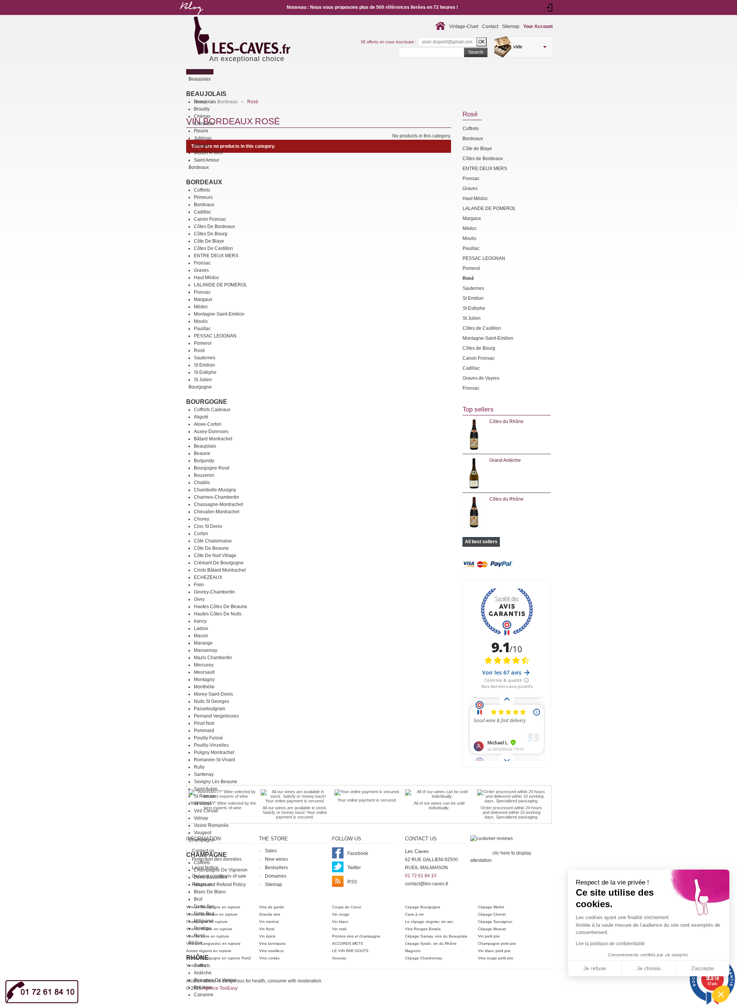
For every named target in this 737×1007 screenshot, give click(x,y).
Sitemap (510, 26)
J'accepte (702, 968)
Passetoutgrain (209, 708)
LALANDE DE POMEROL (220, 285)
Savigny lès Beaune (215, 781)
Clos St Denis (208, 526)
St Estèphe (205, 372)
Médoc (201, 306)
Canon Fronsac (210, 219)
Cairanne (203, 994)
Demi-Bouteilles (210, 877)
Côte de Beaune (211, 548)
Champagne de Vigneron (221, 870)
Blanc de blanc (210, 892)
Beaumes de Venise (215, 980)
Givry (199, 599)
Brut (198, 899)
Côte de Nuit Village (215, 555)
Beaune (202, 453)
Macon (201, 635)
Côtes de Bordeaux (214, 226)
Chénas (202, 116)
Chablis (202, 482)
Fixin (199, 584)
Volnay (201, 818)
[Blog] (191, 16)
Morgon (202, 145)
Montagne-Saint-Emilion (219, 314)
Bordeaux (204, 182)
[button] (721, 994)
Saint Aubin (206, 789)
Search (475, 52)
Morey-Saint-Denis (213, 694)
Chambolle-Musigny (215, 490)
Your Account (538, 26)
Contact (490, 26)
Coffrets (202, 190)
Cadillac (202, 212)
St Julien (203, 379)
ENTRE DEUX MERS (216, 255)
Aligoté (201, 417)
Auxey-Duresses (211, 431)
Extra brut (204, 913)
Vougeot (202, 832)
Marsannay (205, 650)
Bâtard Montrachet (213, 438)
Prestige (202, 928)
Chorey (201, 519)
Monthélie (204, 687)
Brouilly (202, 109)
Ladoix (201, 628)
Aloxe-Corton (207, 424)
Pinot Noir (204, 723)
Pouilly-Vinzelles (211, 745)
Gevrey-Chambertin (214, 592)
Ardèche (203, 973)
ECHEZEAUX (208, 577)
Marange (203, 643)
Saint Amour (206, 160)
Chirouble (204, 123)
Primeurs (203, 197)
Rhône (197, 957)
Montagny (204, 679)
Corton (201, 533)
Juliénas (203, 138)
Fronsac (202, 263)
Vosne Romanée (211, 825)
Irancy (200, 621)
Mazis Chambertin (213, 657)
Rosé (199, 350)
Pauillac (202, 328)
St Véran (203, 803)
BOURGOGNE (206, 402)
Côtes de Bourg (210, 233)
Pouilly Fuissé (208, 738)
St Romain (205, 796)
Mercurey (203, 665)
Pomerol (203, 343)
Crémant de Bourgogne (219, 563)
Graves (201, 270)
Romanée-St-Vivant (214, 759)
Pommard (204, 730)
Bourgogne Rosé (212, 468)
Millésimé (204, 921)
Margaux (203, 299)
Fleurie (201, 131)
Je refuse (594, 968)
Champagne (206, 855)
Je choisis (649, 968)
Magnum (203, 884)
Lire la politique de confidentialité (610, 943)
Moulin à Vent (208, 152)
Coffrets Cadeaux (212, 409)
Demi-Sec (204, 906)
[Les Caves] (257, 36)
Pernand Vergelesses (216, 716)
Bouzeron (204, 475)
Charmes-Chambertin (216, 497)
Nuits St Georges (211, 701)
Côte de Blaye (209, 241)
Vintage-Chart (463, 26)
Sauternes (204, 357)
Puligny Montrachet (214, 752)
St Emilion (204, 365)
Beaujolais (206, 94)
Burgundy (204, 460)
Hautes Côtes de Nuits (217, 614)
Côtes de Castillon (213, 248)
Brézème (203, 987)
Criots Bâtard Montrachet (220, 570)
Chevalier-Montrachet (216, 511)
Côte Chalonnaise (213, 541)
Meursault (204, 672)
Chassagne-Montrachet (218, 504)
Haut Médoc (206, 277)
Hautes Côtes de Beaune (220, 606)
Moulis (201, 321)
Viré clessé (206, 811)
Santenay (204, 774)
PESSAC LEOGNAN (215, 336)
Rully (199, 767)
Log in (550, 8)
